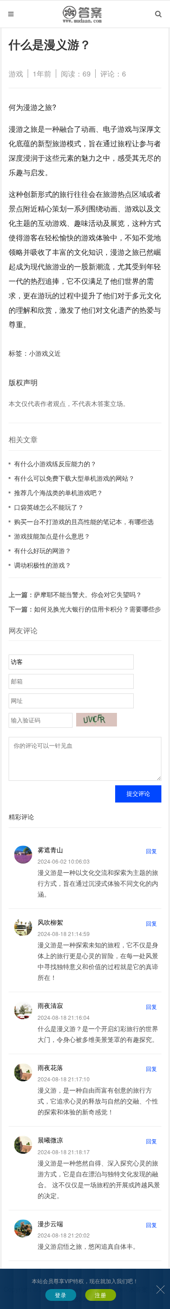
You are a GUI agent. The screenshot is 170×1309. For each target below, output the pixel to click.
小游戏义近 (45, 353)
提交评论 (138, 793)
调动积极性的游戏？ (42, 564)
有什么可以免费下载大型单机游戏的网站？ (74, 478)
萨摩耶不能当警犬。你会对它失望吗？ (88, 594)
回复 (151, 851)
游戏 (16, 73)
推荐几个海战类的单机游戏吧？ (58, 492)
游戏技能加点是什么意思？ (52, 535)
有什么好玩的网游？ (42, 550)
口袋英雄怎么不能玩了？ (49, 506)
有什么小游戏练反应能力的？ (55, 463)
